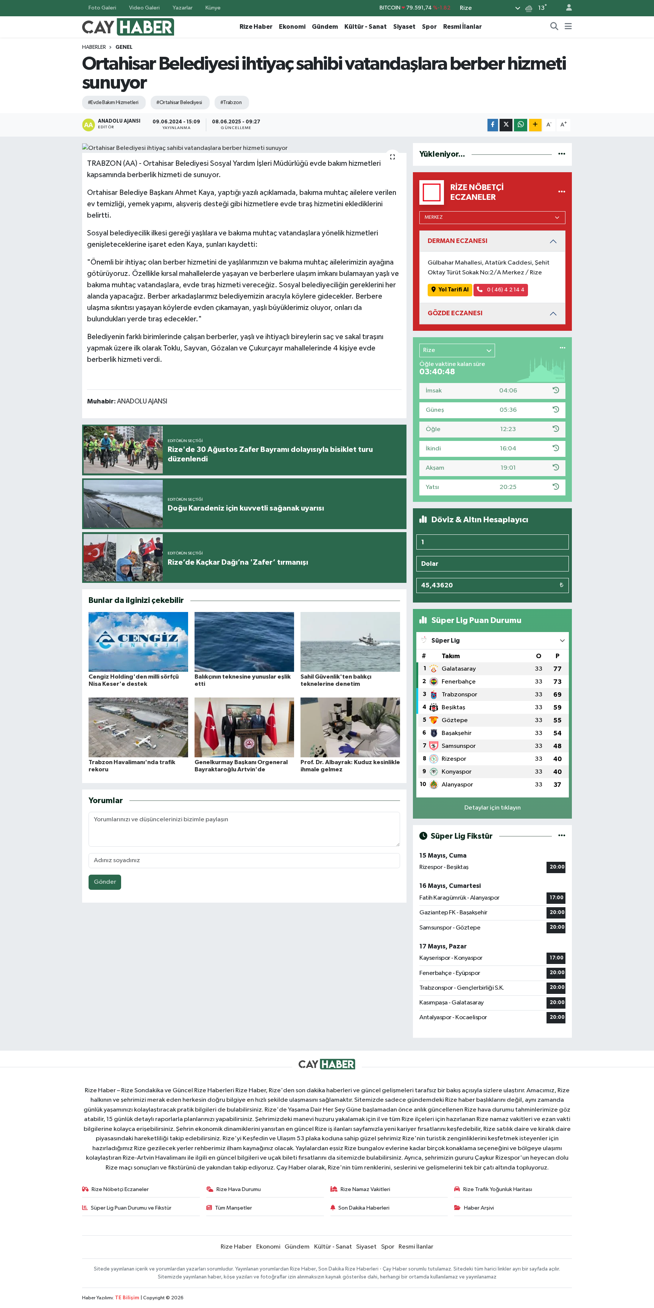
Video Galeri (144, 8)
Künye (213, 8)
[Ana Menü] (568, 27)
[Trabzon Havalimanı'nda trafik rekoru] (138, 727)
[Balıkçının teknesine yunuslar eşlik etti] (244, 641)
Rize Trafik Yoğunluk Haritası (497, 1189)
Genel (123, 47)
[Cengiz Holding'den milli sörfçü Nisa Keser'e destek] (138, 641)
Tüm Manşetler (233, 1208)
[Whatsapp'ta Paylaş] (520, 125)
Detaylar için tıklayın (492, 808)
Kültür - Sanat (365, 26)
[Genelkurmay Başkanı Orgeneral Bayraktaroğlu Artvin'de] (244, 727)
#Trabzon (231, 102)
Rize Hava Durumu (238, 1189)
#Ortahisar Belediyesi (179, 102)
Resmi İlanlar (462, 26)
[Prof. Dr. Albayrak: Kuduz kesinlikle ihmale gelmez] (350, 727)
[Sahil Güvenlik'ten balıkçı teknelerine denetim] (350, 641)
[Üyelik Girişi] (566, 8)
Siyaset (404, 26)
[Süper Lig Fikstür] (561, 836)
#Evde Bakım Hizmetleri (113, 102)
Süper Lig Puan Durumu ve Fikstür (131, 1208)
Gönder (105, 882)
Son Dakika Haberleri (363, 1208)
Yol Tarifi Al (454, 290)
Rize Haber (256, 26)
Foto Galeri (102, 8)
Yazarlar (183, 8)
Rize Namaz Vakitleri (365, 1189)
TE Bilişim (127, 1298)
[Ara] (554, 27)
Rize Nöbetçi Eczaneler (120, 1189)
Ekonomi (292, 26)
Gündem (325, 26)
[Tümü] (561, 154)
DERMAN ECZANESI (457, 241)
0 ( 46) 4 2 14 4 (505, 290)
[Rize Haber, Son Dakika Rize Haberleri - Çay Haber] (128, 26)
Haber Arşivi (479, 1208)
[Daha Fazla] (535, 125)
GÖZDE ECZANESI (455, 313)
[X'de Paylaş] (506, 125)
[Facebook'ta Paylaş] (492, 125)
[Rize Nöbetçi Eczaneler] (561, 192)
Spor (429, 26)
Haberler (94, 47)
